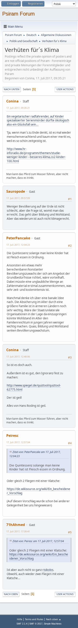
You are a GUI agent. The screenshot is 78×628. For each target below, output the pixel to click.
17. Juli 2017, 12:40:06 (18, 356)
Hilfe (19, 619)
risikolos (47, 570)
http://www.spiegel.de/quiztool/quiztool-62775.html (34, 387)
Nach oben (11, 594)
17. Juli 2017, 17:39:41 (18, 531)
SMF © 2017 (35, 623)
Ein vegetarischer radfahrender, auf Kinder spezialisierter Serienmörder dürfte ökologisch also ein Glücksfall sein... (38, 120)
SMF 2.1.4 (21, 623)
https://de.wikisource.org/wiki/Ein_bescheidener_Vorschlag (38, 491)
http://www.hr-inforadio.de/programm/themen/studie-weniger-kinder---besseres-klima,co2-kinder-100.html (36, 155)
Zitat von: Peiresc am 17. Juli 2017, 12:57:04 (38, 541)
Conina (12, 101)
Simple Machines (53, 623)
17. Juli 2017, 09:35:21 (18, 107)
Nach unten (12, 89)
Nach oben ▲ (53, 619)
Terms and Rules (34, 619)
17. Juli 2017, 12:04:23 (18, 244)
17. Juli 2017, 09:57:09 (18, 198)
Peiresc (12, 435)
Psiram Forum (18, 14)
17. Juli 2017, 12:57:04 (18, 442)
